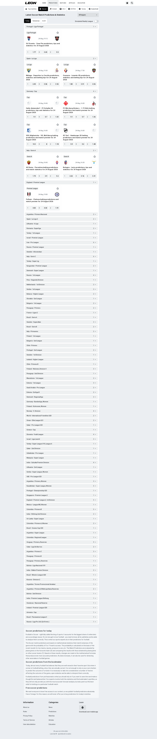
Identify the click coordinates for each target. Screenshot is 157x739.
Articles (72, 3)
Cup (28, 97)
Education (81, 3)
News (44, 3)
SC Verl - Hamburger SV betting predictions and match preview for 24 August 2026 (78, 138)
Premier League (32, 188)
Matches (63, 3)
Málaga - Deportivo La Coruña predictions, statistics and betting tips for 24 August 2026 (42, 77)
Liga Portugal (31, 33)
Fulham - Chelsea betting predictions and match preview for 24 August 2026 (42, 200)
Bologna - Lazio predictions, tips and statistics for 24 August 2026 (77, 168)
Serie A (29, 156)
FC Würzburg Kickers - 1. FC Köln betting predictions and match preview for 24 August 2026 (79, 110)
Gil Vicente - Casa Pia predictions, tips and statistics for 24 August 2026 (43, 45)
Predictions (53, 3)
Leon (81, 702)
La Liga (29, 64)
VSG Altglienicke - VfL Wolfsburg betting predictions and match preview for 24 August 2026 (42, 138)
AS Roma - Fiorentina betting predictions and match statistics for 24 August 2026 (42, 168)
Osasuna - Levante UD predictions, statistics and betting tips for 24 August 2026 (78, 77)
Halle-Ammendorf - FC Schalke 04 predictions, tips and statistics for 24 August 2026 (40, 110)
